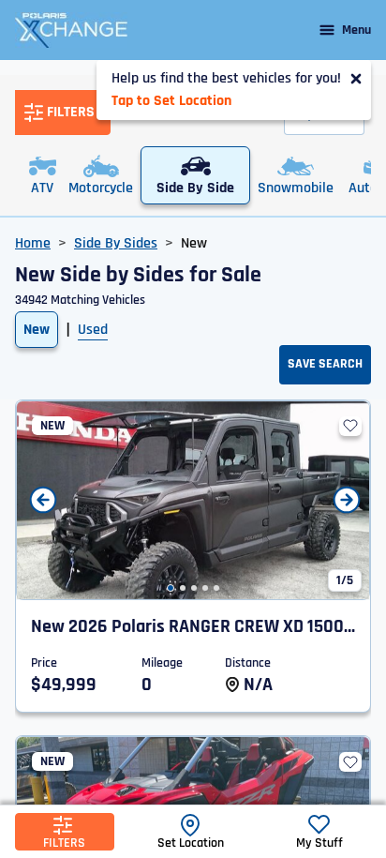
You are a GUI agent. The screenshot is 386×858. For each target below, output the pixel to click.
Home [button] (33, 243)
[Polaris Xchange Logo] (71, 30)
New (36, 329)
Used (93, 329)
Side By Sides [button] (115, 243)
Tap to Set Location (171, 101)
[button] (170, 588)
